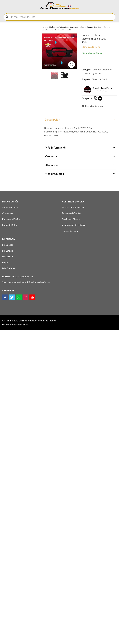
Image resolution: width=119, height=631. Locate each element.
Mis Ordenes (8, 268)
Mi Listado (7, 251)
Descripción (52, 119)
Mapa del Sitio (9, 225)
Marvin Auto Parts (91, 47)
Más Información (55, 147)
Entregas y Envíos (11, 219)
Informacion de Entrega (73, 225)
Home (44, 27)
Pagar (5, 262)
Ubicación (51, 165)
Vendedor (51, 156)
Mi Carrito (7, 257)
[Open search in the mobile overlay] (59, 17)
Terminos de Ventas (71, 213)
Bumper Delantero (94, 27)
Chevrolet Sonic (100, 79)
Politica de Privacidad (73, 207)
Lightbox (71, 64)
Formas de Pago (70, 231)
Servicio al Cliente (71, 219)
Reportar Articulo (94, 106)
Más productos (54, 173)
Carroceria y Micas (77, 27)
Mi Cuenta (7, 245)
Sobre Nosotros (10, 207)
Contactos (7, 213)
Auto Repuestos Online (37, 321)
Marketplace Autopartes (58, 27)
